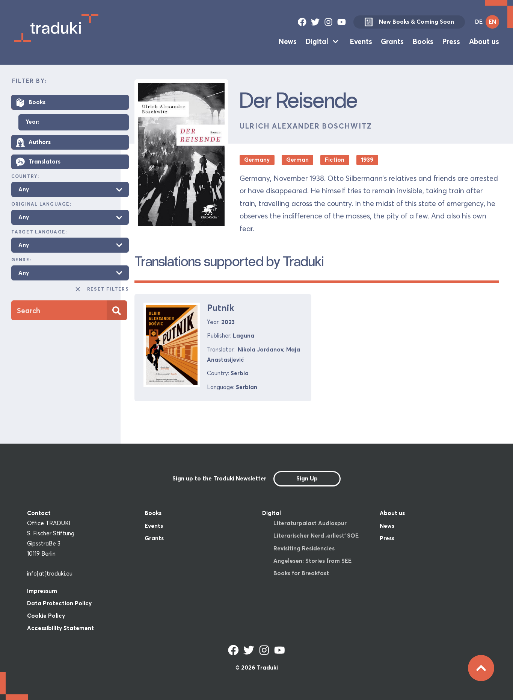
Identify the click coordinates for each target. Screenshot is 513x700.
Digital (317, 41)
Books (423, 41)
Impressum (42, 590)
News (288, 41)
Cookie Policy (46, 615)
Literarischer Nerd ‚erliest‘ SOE (316, 535)
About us (484, 41)
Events (361, 41)
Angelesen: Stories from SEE (312, 560)
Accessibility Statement (60, 628)
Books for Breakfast (301, 573)
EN (492, 21)
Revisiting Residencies (304, 548)
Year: (32, 122)
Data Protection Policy (59, 603)
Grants (392, 41)
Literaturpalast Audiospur (310, 523)
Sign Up (307, 478)
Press (451, 41)
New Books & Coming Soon (416, 21)
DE (479, 21)
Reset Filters (108, 289)
